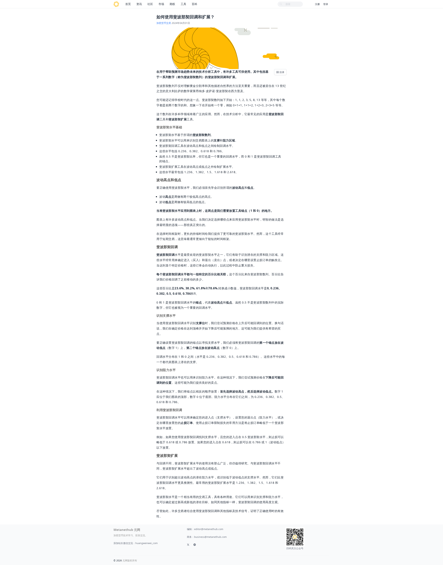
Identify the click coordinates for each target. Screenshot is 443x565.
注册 (317, 4)
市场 (161, 4)
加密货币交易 (163, 23)
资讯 (139, 4)
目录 (281, 72)
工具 (183, 4)
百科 (194, 4)
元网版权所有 (130, 560)
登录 (325, 4)
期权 (172, 4)
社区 (150, 4)
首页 (128, 4)
